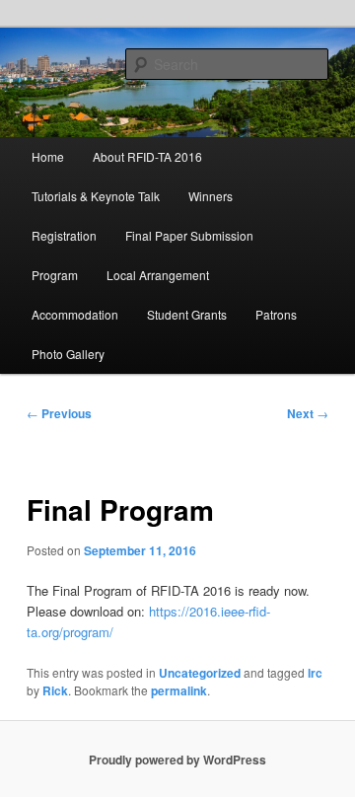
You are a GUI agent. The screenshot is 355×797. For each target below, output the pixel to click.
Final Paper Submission (189, 235)
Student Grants (187, 314)
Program (55, 274)
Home (48, 156)
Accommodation (75, 314)
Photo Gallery (68, 353)
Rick (55, 690)
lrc (315, 673)
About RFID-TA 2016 (147, 156)
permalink (179, 690)
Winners (210, 195)
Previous (59, 413)
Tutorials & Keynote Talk (96, 195)
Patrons (276, 314)
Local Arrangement (157, 274)
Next (307, 413)
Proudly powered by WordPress (177, 759)
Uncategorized (200, 673)
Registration (64, 235)
